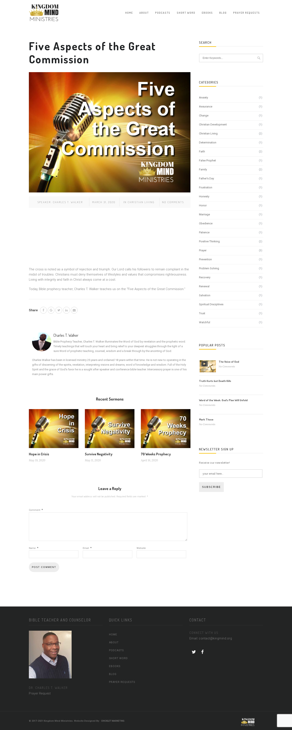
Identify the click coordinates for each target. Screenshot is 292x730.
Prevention (205, 259)
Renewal (204, 286)
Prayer (202, 250)
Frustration (205, 187)
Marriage (204, 214)
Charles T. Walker (68, 202)
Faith (202, 151)
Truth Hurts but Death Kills (215, 381)
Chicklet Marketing (112, 721)
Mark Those (206, 419)
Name (33, 548)
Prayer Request (40, 693)
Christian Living (141, 202)
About (144, 12)
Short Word (186, 12)
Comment (36, 510)
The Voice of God (229, 361)
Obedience (205, 223)
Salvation (204, 295)
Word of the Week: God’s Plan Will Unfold (223, 400)
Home (129, 12)
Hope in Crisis (39, 454)
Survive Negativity (98, 454)
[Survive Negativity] (109, 430)
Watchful (204, 322)
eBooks (207, 12)
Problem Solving (209, 268)
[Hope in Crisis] (53, 430)
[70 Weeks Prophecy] (165, 430)
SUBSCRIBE (211, 487)
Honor (203, 205)
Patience (204, 232)
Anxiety (203, 97)
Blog (223, 12)
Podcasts (162, 12)
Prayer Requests (246, 12)
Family (203, 169)
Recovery (204, 277)
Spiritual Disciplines (211, 304)
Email (87, 548)
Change (203, 115)
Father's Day (206, 178)
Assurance (205, 106)
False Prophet (207, 160)
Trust (202, 313)
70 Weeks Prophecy (156, 454)
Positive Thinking (209, 241)
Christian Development (213, 124)
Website (141, 548)
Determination (207, 142)
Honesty (204, 196)
